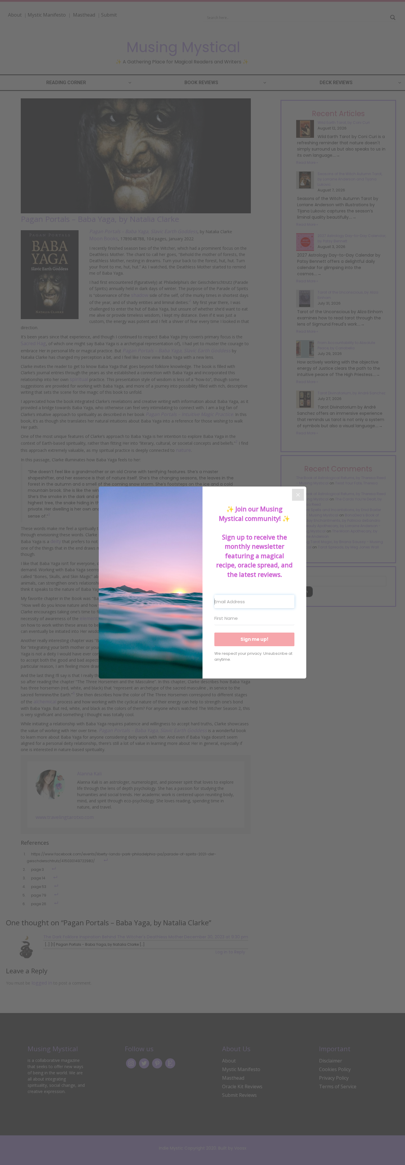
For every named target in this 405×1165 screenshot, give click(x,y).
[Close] (298, 495)
